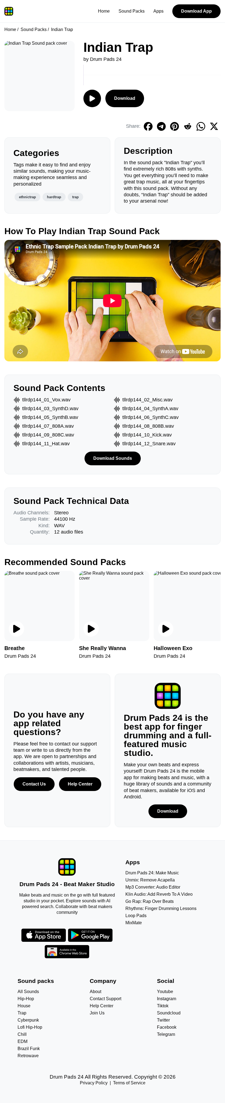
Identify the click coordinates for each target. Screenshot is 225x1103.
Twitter (163, 1020)
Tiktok (162, 1005)
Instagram (166, 998)
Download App (196, 11)
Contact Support (105, 998)
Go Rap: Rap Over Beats (149, 901)
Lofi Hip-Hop (30, 1027)
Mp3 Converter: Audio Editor (152, 887)
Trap (22, 1013)
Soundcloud (169, 1013)
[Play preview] (16, 629)
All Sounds (28, 991)
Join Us (97, 1013)
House (24, 1005)
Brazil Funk (29, 1048)
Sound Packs (132, 11)
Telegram (166, 1034)
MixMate (133, 922)
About (95, 991)
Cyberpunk (28, 1020)
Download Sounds (112, 458)
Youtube (165, 991)
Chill (22, 1034)
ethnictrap (27, 197)
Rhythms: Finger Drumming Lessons (160, 908)
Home (104, 11)
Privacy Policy (94, 1083)
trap (75, 197)
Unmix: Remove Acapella (150, 880)
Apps (158, 11)
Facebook (166, 1027)
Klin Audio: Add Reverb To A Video (159, 894)
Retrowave (28, 1055)
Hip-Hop (26, 998)
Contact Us (34, 784)
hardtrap (54, 197)
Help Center (80, 784)
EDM (22, 1041)
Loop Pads (136, 915)
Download (124, 98)
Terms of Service (129, 1083)
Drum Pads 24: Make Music (152, 873)
